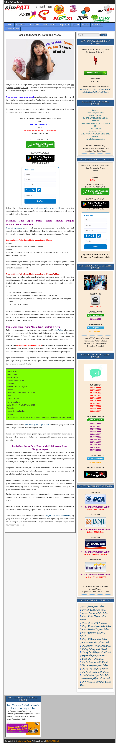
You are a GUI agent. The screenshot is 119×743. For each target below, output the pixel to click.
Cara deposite (34, 25)
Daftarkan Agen (13, 29)
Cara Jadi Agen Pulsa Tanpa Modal (40, 34)
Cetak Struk (96, 25)
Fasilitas (85, 25)
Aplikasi (75, 25)
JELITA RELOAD (52, 741)
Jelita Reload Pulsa (13, 2)
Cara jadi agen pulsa (14, 228)
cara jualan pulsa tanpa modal (37, 425)
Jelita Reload (58, 330)
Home (10, 25)
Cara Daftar (20, 25)
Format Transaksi (49, 25)
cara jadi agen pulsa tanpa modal (45, 208)
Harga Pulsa (64, 25)
